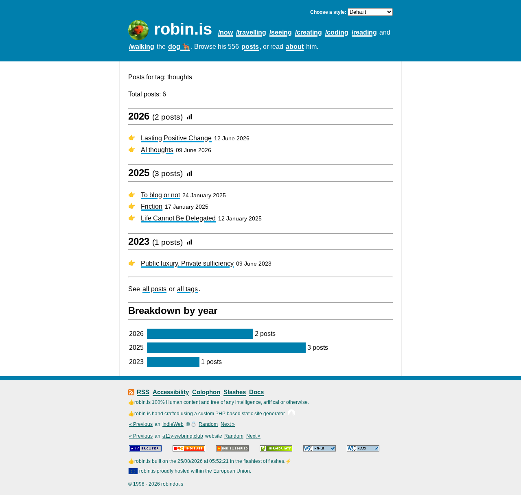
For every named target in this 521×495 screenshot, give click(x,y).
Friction (151, 206)
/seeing (280, 32)
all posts (154, 289)
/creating (308, 32)
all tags (187, 289)
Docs (256, 391)
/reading (364, 32)
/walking (141, 46)
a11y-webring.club (182, 436)
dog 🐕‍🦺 (179, 46)
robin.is (183, 29)
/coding (336, 32)
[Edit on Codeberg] (291, 413)
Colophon (206, 391)
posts (250, 46)
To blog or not (160, 195)
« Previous (141, 424)
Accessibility (171, 391)
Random (208, 424)
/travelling (251, 32)
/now (225, 32)
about (295, 46)
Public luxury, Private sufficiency (187, 263)
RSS (143, 391)
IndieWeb (173, 424)
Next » (228, 424)
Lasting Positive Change (176, 138)
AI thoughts (157, 149)
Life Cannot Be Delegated (178, 218)
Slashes (234, 391)
